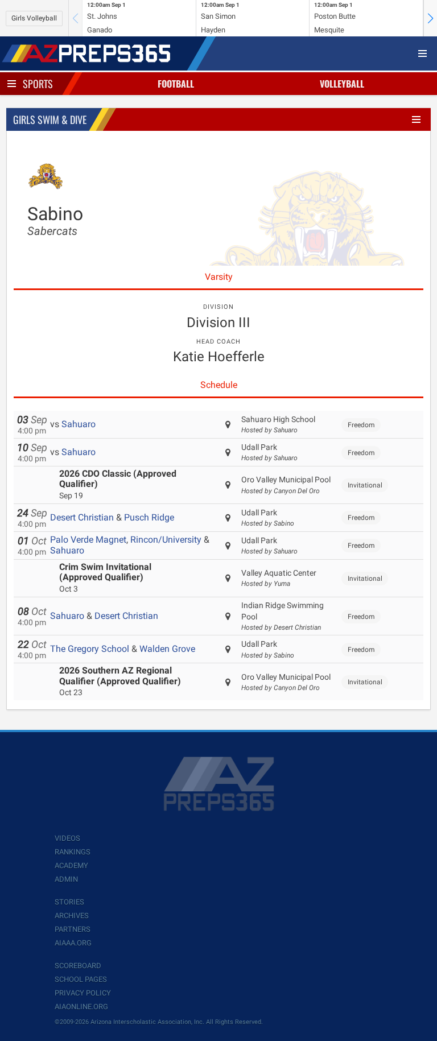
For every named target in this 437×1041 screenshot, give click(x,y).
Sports (38, 83)
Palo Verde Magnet (88, 539)
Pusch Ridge (149, 517)
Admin (66, 879)
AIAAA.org (73, 943)
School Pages (81, 979)
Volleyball (342, 83)
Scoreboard (78, 965)
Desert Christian (82, 517)
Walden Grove (167, 648)
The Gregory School (89, 648)
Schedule (218, 384)
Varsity (219, 276)
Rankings (72, 852)
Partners (72, 929)
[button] (430, 18)
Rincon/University (165, 539)
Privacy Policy (83, 993)
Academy (71, 865)
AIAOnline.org (81, 1006)
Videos (67, 838)
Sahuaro (78, 424)
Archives (72, 915)
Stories (69, 902)
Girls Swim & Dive (49, 119)
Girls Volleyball (34, 18)
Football (176, 83)
